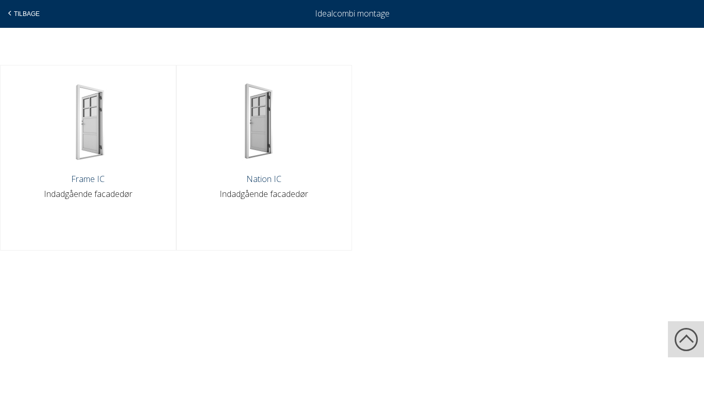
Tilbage (27, 14)
